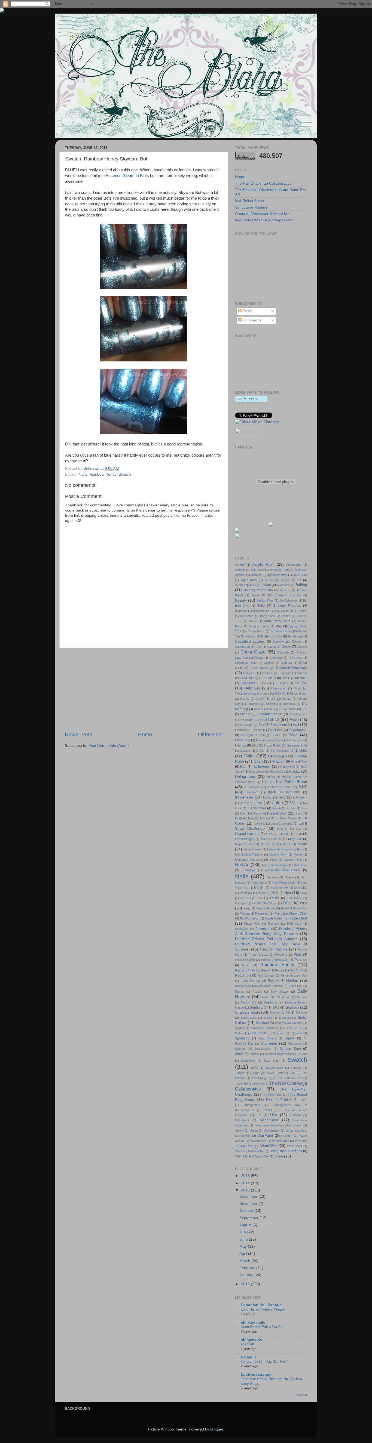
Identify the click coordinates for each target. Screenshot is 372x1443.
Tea (292, 1072)
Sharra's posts (247, 1012)
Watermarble (280, 1140)
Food (293, 735)
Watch (288, 1135)
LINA (269, 833)
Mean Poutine (252, 849)
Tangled (240, 1072)
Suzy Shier (271, 1060)
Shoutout (285, 1017)
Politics (264, 949)
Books (286, 616)
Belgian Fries (265, 600)
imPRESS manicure (284, 792)
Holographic (245, 777)
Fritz (255, 745)
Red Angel (243, 975)
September (249, 1218)
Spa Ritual (258, 1033)
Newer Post (78, 734)
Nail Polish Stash (249, 201)
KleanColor (276, 813)
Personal (262, 913)
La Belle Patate (286, 818)
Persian (245, 913)
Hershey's (276, 771)
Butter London (271, 636)
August (245, 1225)
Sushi (303, 1053)
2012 (246, 1284)
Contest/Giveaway (291, 668)
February (247, 1268)
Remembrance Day (294, 975)
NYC (275, 893)
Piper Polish (274, 918)
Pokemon (262, 929)
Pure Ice (301, 960)
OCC (303, 892)
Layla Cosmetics (282, 823)
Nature (289, 877)
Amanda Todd (279, 569)
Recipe (279, 970)
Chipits (258, 657)
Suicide (254, 1053)
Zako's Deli (261, 1156)
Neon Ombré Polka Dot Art (262, 1327)
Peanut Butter (266, 908)
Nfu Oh (259, 888)
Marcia (286, 844)
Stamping (269, 1043)
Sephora (270, 1002)
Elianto (245, 714)
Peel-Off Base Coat (294, 908)
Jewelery (301, 797)
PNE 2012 (294, 923)
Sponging (242, 1038)
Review (273, 981)
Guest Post (299, 761)
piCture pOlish (296, 913)
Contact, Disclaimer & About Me (262, 214)
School (286, 997)
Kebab (276, 808)
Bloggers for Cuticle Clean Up (273, 610)
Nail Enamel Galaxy (275, 865)
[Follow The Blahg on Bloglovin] (251, 402)
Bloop (303, 610)
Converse (249, 673)
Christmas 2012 (246, 662)
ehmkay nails (253, 1322)
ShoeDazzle (248, 1017)
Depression (278, 688)
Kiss (304, 808)
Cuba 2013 (267, 678)
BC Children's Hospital (284, 595)
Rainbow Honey (102, 474)
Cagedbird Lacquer (250, 641)
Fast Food (275, 730)
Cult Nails (300, 678)
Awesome (283, 585)
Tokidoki (286, 1100)
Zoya (278, 1156)
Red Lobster (266, 975)
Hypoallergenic (245, 782)
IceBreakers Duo (280, 787)
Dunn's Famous (264, 709)
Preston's (281, 954)
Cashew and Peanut (287, 641)
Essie (294, 720)
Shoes (268, 1017)
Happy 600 (287, 766)
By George (295, 636)
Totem (303, 1099)
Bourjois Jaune (259, 626)
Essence (270, 719)
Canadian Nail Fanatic (261, 1305)
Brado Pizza (256, 631)
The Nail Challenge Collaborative (263, 183)
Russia (257, 991)
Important (252, 792)
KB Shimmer (257, 808)
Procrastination (245, 959)
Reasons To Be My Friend (252, 970)
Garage (245, 750)
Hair (243, 767)
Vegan (254, 1130)
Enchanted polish (270, 714)
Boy (279, 626)
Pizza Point (252, 923)
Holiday (294, 771)
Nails (83, 474)
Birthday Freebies (287, 606)
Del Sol (301, 683)
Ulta (273, 1115)
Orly (303, 903)
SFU (276, 1008)
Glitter (249, 755)
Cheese (302, 646)
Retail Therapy (250, 980)
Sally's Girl (268, 997)
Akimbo (240, 569)
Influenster (244, 797)
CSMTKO (247, 678)
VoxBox (245, 1135)
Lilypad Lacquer (247, 834)
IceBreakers (252, 787)
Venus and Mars (296, 1130)
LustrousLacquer (257, 1375)
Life (298, 828)
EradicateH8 (248, 720)
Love (298, 834)
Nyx (287, 893)
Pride (298, 954)
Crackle (302, 673)
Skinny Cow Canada (288, 1022)
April (243, 1254)
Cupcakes (247, 683)
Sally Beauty (280, 991)
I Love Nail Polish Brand (284, 782)
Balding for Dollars (258, 590)
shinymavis (251, 1340)
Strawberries (262, 1048)
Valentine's (242, 1120)
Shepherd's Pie (280, 1012)
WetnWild (268, 1146)
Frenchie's (296, 740)
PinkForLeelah (249, 918)
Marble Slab (268, 844)
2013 (246, 1190)
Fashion (257, 730)
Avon (252, 585)
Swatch (124, 474)
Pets (277, 913)
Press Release (259, 954)
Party (247, 908)
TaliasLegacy (274, 1067)
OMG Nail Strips (265, 903)
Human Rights (291, 776)
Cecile (286, 647)
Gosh (258, 761)
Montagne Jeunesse (249, 859)
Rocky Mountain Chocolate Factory (259, 985)
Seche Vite (248, 1002)
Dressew (289, 703)
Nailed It (248, 1357)
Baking (301, 585)
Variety (239, 1130)
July (243, 1232)
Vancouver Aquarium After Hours (278, 1125)
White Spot (294, 1146)
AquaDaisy (249, 580)
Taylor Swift (274, 1072)
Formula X (242, 740)
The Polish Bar (272, 1094)
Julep (277, 802)
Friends (240, 745)
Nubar (262, 892)
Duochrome (288, 709)
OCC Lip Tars (251, 898)
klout (299, 813)
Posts (247, 311)
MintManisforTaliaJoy (249, 854)
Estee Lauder (244, 724)
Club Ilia (286, 662)
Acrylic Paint (263, 564)
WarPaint (265, 1136)
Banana (285, 590)
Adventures (293, 564)
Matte (302, 844)
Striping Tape (290, 1049)
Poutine (281, 949)
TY (259, 1115)
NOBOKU (300, 887)
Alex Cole (257, 569)
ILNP (303, 787)
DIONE (279, 693)
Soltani (239, 1033)
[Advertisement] (144, 690)
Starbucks (295, 1043)
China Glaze (253, 651)
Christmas (295, 657)
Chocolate (276, 657)
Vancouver (269, 1120)
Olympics (241, 903)
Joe (259, 803)
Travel (267, 1110)
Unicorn (295, 1115)
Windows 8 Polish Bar (250, 1151)
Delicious (252, 688)
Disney (244, 698)
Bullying (250, 636)
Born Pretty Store (277, 621)
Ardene (269, 580)
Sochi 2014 (293, 1028)
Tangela (296, 1067)
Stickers (240, 1048)
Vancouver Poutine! (252, 207)
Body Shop (267, 616)
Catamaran (242, 646)
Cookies (267, 673)
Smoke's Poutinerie (264, 1028)
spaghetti (248, 1344)
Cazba (271, 646)
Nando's (272, 877)
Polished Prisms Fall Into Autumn (266, 939)
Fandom (240, 730)
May (243, 1246)
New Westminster (284, 882)
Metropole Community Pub (284, 849)
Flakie (277, 735)
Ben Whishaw (288, 600)
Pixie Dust (298, 918)
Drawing (270, 703)
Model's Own (278, 854)
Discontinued (298, 693)
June (244, 1239)
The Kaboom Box (290, 1078)
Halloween (261, 766)
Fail (296, 725)
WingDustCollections (286, 1151)
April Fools (300, 575)
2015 (246, 1176)
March (245, 1261)
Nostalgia (246, 892)
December (248, 1196)
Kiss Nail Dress (250, 813)
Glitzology (276, 756)
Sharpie (292, 1007)
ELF (304, 709)
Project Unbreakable (274, 959)
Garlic (260, 750)
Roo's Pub (295, 985)
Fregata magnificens (269, 740)
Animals (256, 575)
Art (299, 580)
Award (266, 585)
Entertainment (298, 714)
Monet (298, 854)
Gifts (303, 750)
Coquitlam (284, 673)
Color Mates (259, 668)
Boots (253, 621)
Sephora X (258, 1008)
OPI (286, 903)
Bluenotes (246, 616)
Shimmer (301, 1012)
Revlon (292, 980)
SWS (254, 1067)
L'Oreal (265, 818)
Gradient (278, 761)
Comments (251, 320)
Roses (239, 991)
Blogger (216, 1429)
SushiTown (248, 1060)
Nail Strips (300, 865)
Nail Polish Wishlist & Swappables (264, 220)
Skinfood (262, 1023)
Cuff (284, 678)
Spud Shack (267, 1038)
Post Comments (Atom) (109, 746)
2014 (246, 1183)
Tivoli (269, 1100)
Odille (274, 898)
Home (145, 734)
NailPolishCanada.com (282, 870)
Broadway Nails (281, 631)
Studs (239, 1054)
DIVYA (260, 698)
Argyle (286, 580)
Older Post (210, 734)
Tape (256, 1072)
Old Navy (294, 898)
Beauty (241, 600)
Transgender (251, 1105)
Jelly (281, 797)
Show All (302, 1394)
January (246, 1275)
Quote (246, 965)
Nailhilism (248, 870)
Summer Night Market (279, 1053)
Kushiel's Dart (244, 818)
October (246, 1211)
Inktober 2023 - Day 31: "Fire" (264, 1362)
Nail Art (242, 864)
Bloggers (241, 610)
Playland (273, 923)
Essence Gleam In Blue (127, 176)
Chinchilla (283, 652)
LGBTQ (282, 828)
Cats (258, 646)
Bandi (255, 595)
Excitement (278, 725)
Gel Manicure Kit (281, 750)
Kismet (290, 808)
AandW (240, 564)
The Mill (259, 1083)
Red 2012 (296, 970)
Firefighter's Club (253, 735)
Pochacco (241, 928)
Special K (279, 1033)
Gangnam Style (297, 745)
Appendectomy (277, 575)
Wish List (241, 1156)
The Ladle (241, 1083)
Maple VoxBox (244, 844)
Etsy (261, 725)
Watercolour (258, 1140)
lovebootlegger (244, 839)
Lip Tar (283, 833)
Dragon (253, 703)
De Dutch (281, 683)
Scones (302, 997)
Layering (259, 823)
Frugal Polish (272, 745)
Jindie (244, 803)
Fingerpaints (298, 730)
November (248, 1204)
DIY (273, 698)
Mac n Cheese (271, 839)
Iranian (267, 797)
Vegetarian (272, 1130)
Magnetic (295, 839)
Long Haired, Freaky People (263, 1309)
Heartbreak (256, 771)
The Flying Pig (262, 1078)
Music (274, 859)
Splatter (297, 1033)
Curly (265, 683)
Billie (261, 606)
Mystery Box (293, 859)
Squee (290, 1038)
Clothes (269, 662)
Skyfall (239, 1028)
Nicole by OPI (279, 887)
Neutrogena (259, 882)
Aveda (239, 585)
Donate (286, 698)
